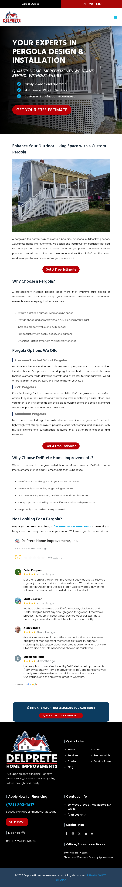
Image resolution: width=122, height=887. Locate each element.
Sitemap (61, 879)
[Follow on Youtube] (92, 833)
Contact (73, 761)
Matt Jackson (33, 599)
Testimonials (102, 755)
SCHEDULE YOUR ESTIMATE (61, 715)
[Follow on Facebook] (66, 833)
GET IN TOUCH (17, 821)
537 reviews (54, 558)
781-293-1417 (92, 4)
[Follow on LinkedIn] (85, 833)
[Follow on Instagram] (72, 833)
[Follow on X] (79, 833)
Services (73, 755)
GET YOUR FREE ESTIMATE (41, 110)
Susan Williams (34, 656)
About (98, 749)
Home (71, 749)
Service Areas (102, 761)
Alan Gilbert (32, 627)
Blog (70, 767)
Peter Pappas (32, 570)
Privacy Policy (96, 875)
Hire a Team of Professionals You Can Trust (62, 708)
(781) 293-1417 (20, 805)
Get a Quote (31, 4)
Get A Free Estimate (61, 269)
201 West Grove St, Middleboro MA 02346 (89, 807)
